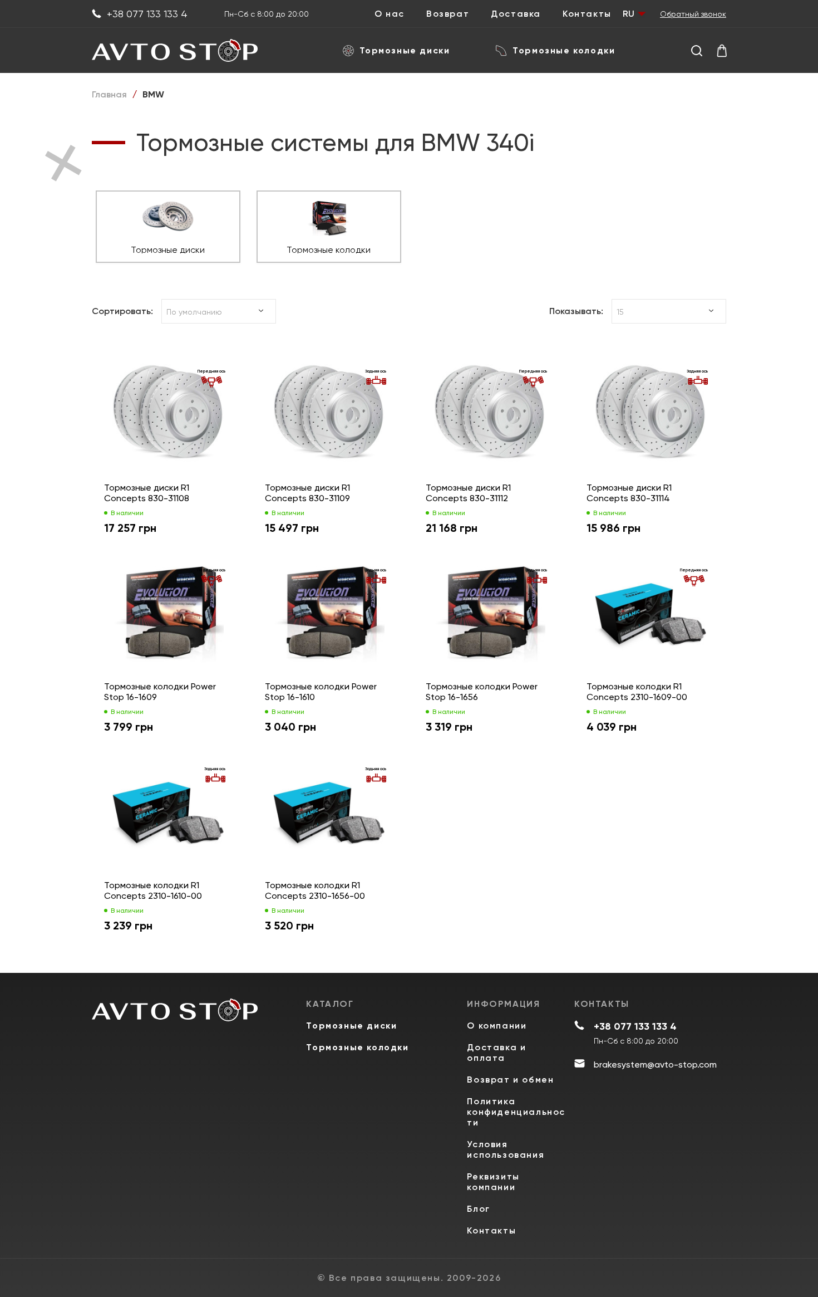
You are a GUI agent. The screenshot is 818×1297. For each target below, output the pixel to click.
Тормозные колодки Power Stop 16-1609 (160, 691)
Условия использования (505, 1149)
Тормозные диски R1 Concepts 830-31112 (468, 492)
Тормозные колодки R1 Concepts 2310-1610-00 (153, 890)
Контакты (587, 13)
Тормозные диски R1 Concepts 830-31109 (307, 492)
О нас (389, 13)
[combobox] (218, 311)
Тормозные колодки (564, 50)
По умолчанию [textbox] (194, 311)
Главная (109, 94)
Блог (478, 1208)
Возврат (447, 13)
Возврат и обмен (510, 1079)
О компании (496, 1025)
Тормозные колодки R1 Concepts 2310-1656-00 (315, 890)
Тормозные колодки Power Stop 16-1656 (482, 691)
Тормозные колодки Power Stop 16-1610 (321, 691)
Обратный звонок (693, 14)
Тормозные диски (404, 50)
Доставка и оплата (496, 1052)
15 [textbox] (620, 311)
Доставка (516, 13)
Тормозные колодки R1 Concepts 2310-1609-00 (637, 691)
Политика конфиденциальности (516, 1112)
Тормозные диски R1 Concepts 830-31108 (146, 492)
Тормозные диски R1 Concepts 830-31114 (629, 492)
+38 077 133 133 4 (147, 14)
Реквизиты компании (493, 1181)
